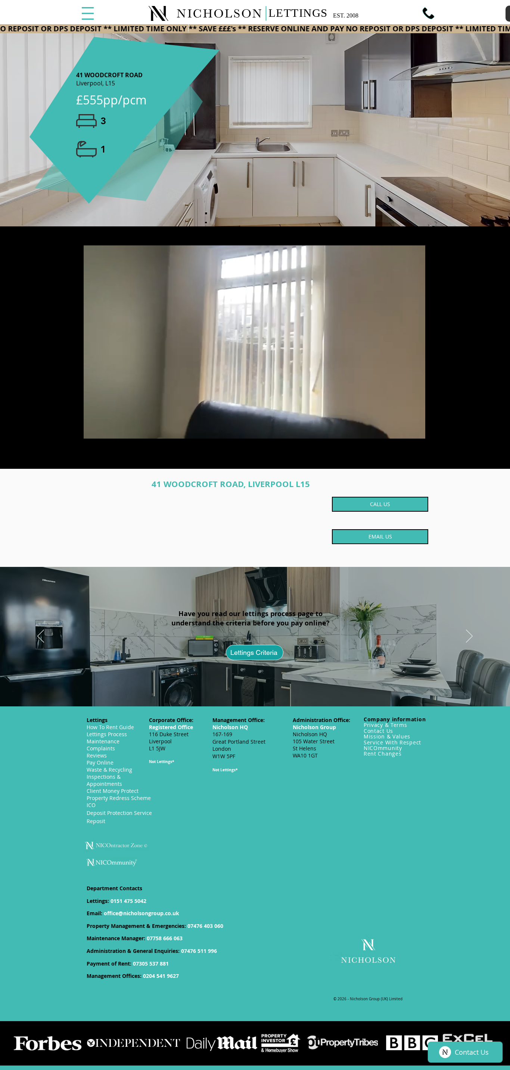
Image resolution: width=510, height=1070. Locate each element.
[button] (88, 13)
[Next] (469, 637)
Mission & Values (387, 736)
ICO (91, 805)
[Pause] (92, 428)
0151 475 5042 (128, 900)
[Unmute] (105, 428)
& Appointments (104, 780)
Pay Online (100, 762)
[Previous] (40, 637)
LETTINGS (298, 12)
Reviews (97, 755)
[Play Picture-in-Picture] (403, 428)
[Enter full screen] (416, 428)
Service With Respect (392, 742)
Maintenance (103, 741)
